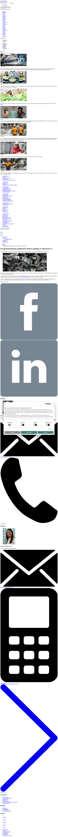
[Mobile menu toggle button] (4, 50)
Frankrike (4, 19)
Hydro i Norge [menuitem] (5, 215)
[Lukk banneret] (53, 403)
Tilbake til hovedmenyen (5, 228)
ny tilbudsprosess (24, 276)
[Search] (11, 8)
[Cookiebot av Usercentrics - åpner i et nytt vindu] (46, 404)
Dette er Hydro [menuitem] (5, 216)
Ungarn (4, 34)
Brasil (4, 14)
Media (1, 235)
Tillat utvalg (29, 432)
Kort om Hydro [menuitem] (5, 209)
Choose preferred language (5, 9)
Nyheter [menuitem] (4, 208)
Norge (4, 25)
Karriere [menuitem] (5, 193)
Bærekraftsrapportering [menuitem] (7, 188)
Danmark (4, 16)
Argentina (4, 12)
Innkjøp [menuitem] (4, 224)
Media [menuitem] (4, 47)
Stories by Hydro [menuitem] (6, 226)
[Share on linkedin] (29, 396)
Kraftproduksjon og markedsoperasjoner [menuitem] (10, 184)
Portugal (4, 27)
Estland (4, 17)
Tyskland (4, 33)
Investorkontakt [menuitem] (5, 204)
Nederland (4, 24)
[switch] (22, 425)
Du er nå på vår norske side (5, 7)
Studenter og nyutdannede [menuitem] (7, 195)
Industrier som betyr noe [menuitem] (7, 217)
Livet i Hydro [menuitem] (5, 196)
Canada (4, 15)
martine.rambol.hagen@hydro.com (6, 587)
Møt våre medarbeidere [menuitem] (7, 198)
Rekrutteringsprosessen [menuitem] (7, 199)
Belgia (4, 13)
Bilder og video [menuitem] (5, 211)
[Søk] (11, 53)
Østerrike (4, 36)
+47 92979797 (3, 523)
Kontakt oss (5, 5)
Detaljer (49, 429)
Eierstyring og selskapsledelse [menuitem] (8, 223)
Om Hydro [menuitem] (5, 48)
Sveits (4, 31)
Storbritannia (5, 30)
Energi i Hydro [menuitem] (5, 182)
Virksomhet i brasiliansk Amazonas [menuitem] (9, 190)
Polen (4, 26)
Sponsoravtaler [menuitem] (5, 225)
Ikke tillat (12, 432)
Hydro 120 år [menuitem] (5, 214)
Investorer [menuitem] (6, 202)
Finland (4, 18)
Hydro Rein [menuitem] (5, 183)
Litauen (4, 21)
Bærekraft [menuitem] (4, 43)
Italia (3, 20)
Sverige (4, 32)
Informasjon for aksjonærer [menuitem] (7, 203)
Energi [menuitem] (4, 41)
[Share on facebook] (29, 339)
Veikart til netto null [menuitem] (6, 189)
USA (4, 35)
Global (4, 11)
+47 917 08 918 (3, 682)
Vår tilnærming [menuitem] (5, 187)
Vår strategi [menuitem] (5, 219)
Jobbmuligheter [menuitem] (5, 194)
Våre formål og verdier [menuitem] (7, 218)
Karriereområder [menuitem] (6, 197)
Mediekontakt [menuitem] (5, 207)
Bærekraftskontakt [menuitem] (6, 191)
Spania (4, 29)
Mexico (4, 23)
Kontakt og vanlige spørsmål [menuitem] (8, 200)
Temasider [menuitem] (4, 210)
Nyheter (4, 244)
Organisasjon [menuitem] (5, 222)
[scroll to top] (0, 234)
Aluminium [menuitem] (5, 40)
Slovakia (4, 28)
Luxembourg (5, 22)
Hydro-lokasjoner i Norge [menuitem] (7, 220)
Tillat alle (45, 432)
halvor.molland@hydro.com (5, 456)
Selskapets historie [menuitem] (6, 221)
